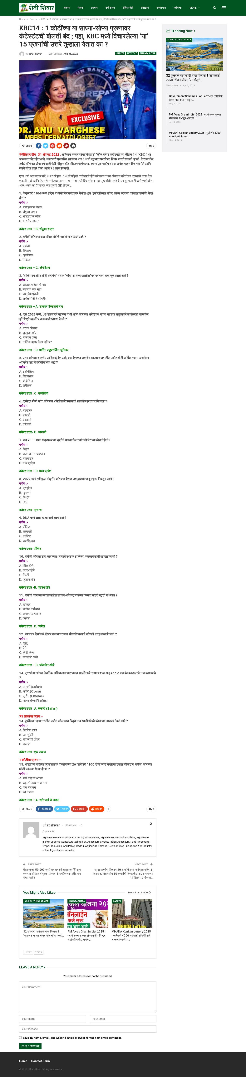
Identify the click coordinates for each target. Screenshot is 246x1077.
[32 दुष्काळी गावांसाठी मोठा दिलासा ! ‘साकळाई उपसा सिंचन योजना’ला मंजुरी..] (43, 913)
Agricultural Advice (36, 901)
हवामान (94, 7)
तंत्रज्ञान (145, 7)
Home (23, 1061)
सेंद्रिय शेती (128, 7)
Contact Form (40, 1061)
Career (120, 53)
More (192, 7)
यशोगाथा (177, 7)
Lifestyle (132, 53)
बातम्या (67, 7)
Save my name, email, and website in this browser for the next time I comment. (72, 1037)
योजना (80, 7)
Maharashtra (147, 53)
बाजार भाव (161, 7)
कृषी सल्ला (110, 7)
